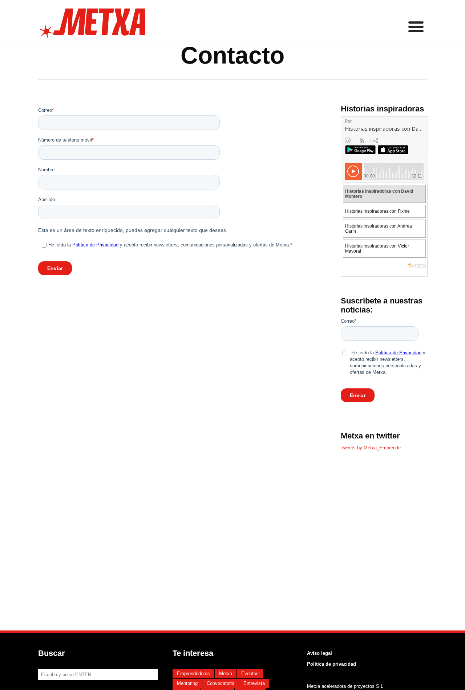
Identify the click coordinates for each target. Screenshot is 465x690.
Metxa (225, 673)
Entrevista (254, 683)
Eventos (250, 673)
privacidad (343, 664)
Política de (319, 664)
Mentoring (187, 683)
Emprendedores (193, 673)
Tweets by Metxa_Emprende (371, 447)
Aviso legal (319, 653)
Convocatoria (220, 683)
